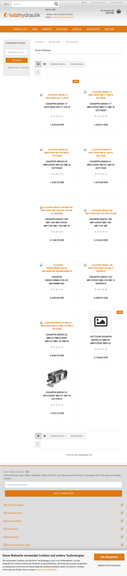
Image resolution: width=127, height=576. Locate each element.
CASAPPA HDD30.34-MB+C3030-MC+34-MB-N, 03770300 (57, 164)
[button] (84, 2)
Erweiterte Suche (17, 68)
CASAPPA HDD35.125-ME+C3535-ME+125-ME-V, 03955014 (101, 280)
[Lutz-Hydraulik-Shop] (22, 15)
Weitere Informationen (109, 565)
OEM (34, 29)
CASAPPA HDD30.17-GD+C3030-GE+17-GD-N (57, 105)
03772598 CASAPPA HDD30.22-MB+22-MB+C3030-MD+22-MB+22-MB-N (101, 340)
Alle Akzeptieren (109, 557)
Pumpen (46, 29)
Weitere (109, 29)
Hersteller (20, 29)
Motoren (61, 29)
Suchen (16, 60)
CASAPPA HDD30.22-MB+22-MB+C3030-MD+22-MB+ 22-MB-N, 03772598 (57, 338)
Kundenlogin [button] (100, 2)
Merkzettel (118, 2)
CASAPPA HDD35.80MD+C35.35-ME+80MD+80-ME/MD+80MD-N (57, 280)
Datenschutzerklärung (46, 569)
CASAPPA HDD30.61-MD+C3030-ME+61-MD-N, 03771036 (101, 164)
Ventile (77, 29)
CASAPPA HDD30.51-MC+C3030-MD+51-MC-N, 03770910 (57, 395)
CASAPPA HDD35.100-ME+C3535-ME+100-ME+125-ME (101, 222)
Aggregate (93, 29)
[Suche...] (56, 4)
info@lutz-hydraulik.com (63, 17)
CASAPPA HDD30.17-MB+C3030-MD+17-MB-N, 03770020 (101, 107)
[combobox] (58, 64)
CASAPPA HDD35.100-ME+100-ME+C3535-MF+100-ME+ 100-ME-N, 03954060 (57, 222)
